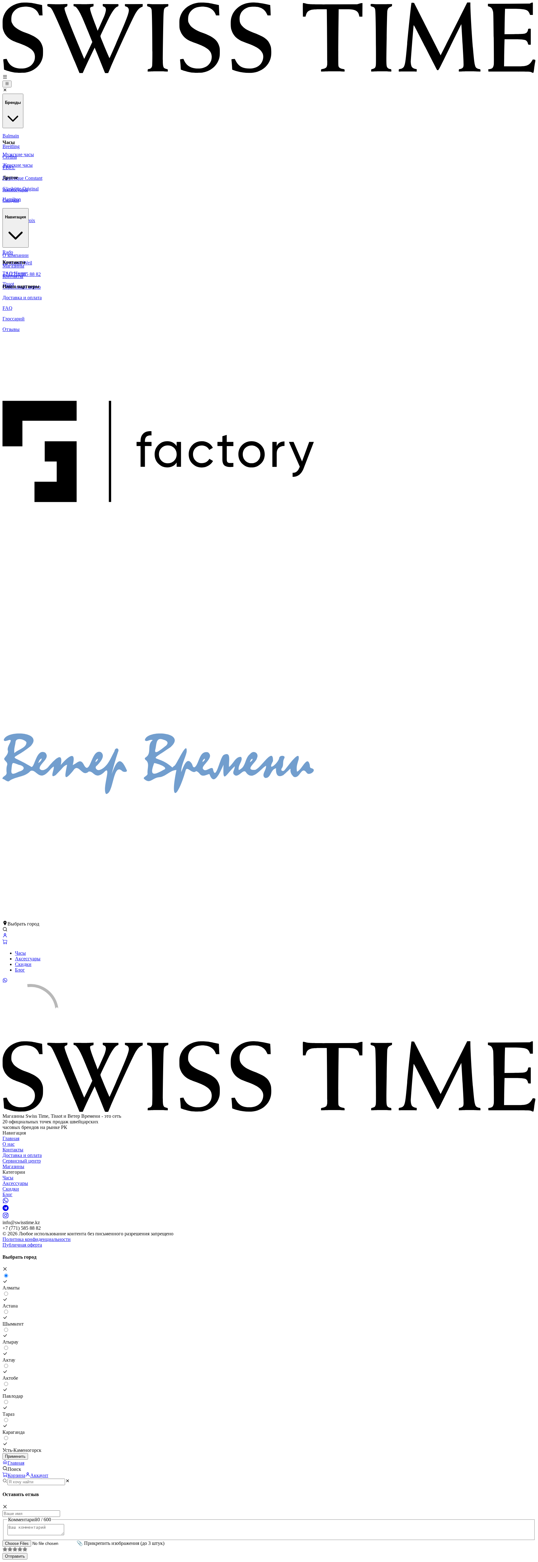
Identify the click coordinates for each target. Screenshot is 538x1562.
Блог (20, 969)
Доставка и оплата (22, 1155)
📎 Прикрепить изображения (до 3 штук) (120, 1543)
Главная (10, 1138)
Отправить (15, 1556)
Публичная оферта (22, 1244)
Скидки (23, 964)
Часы (20, 953)
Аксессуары (27, 958)
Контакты (12, 1149)
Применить (15, 1456)
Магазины (13, 1166)
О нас (8, 1144)
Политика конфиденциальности (36, 1239)
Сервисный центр (21, 1160)
